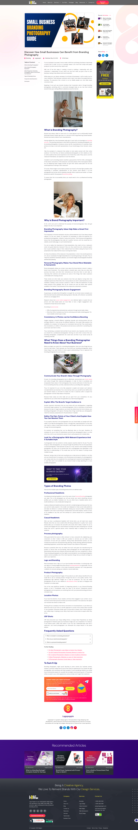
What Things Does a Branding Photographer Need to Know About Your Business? (32, 72)
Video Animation (83, 806)
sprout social (54, 307)
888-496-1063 (101, 80)
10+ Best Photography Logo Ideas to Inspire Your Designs (65, 650)
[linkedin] (106, 55)
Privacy (100, 828)
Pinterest (44, 810)
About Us (50, 2)
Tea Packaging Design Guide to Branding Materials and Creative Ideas (107, 25)
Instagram (41, 810)
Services (56, 2)
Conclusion (26, 81)
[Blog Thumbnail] (100, 18)
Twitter (34, 810)
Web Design (82, 808)
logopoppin (38, 58)
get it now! (105, 84)
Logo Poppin (49, 699)
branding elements (75, 565)
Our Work (64, 2)
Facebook (30, 810)
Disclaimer (105, 828)
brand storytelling (67, 174)
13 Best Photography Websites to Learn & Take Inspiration (65, 657)
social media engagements (63, 300)
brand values (88, 379)
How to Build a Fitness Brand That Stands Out (97, 771)
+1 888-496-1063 (99, 801)
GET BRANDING (52, 479)
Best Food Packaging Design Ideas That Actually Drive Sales (107, 31)
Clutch (37, 820)
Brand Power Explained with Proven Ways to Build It (107, 37)
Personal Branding (80, 496)
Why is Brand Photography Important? (30, 68)
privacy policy (76, 697)
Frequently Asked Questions (30, 78)
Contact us (91, 2)
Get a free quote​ (102, 2)
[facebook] (99, 55)
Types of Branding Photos (30, 76)
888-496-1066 (108, 80)
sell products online (72, 581)
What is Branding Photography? (31, 65)
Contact (89, 828)
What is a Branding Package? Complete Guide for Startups (107, 19)
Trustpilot (49, 820)
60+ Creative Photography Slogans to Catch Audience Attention (67, 655)
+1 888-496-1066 (99, 803)
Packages (71, 2)
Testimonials (66, 816)
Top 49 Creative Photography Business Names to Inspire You (66, 652)
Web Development (83, 811)
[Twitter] (103, 55)
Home (44, 2)
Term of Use (95, 828)
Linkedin (37, 810)
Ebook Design (82, 813)
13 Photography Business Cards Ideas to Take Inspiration (65, 659)
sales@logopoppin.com (100, 806)
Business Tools (67, 818)
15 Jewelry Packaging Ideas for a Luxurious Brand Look (107, 43)
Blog (77, 2)
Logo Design (82, 803)
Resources (82, 2)
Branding (28, 58)
